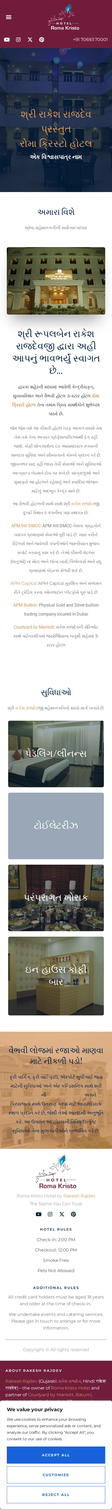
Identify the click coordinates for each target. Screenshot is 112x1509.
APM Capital (23, 583)
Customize (56, 1475)
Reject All (56, 1494)
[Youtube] (6, 39)
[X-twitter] (30, 39)
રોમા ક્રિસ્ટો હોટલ (65, 1095)
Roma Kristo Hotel (70, 1388)
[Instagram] (18, 39)
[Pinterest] (41, 39)
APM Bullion (25, 605)
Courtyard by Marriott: (34, 627)
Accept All (56, 1455)
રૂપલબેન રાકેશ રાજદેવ (55, 340)
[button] (8, 16)
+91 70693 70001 (90, 39)
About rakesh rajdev (33, 1370)
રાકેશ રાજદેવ (65, 114)
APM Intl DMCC (26, 525)
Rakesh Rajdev (79, 1196)
